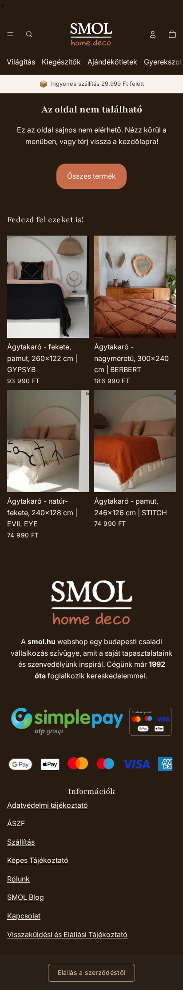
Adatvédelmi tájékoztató (47, 805)
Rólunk (18, 878)
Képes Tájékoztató (37, 860)
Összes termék (91, 176)
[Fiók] (153, 34)
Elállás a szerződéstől (91, 972)
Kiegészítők (61, 61)
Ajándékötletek (112, 61)
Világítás (21, 61)
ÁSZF (16, 823)
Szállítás (21, 842)
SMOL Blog (25, 897)
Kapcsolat (23, 915)
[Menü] (10, 34)
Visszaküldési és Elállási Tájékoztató (67, 934)
